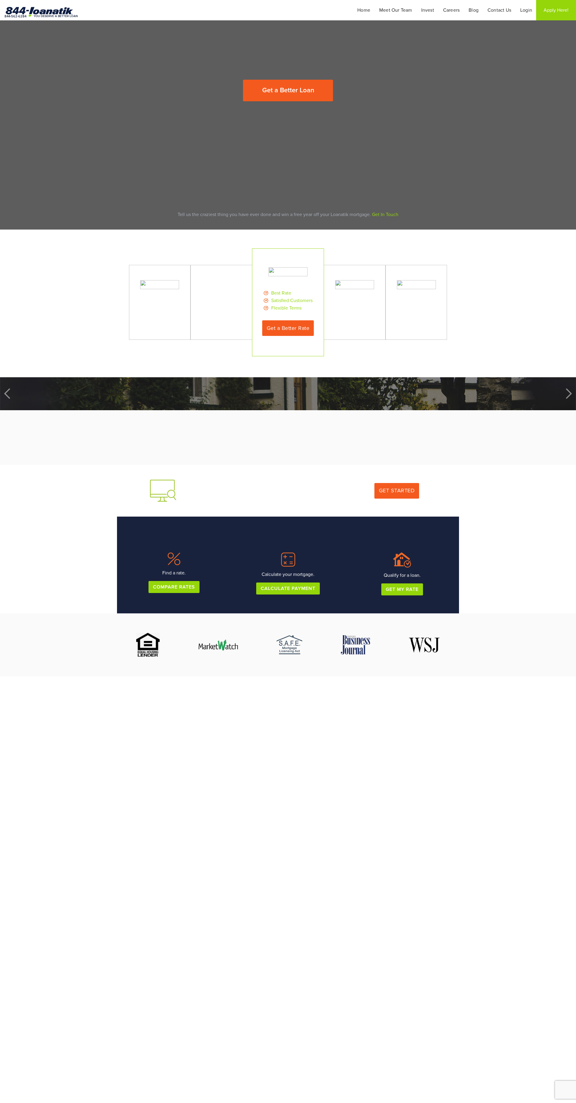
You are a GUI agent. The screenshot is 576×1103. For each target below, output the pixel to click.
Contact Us (499, 10)
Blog (473, 10)
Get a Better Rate (288, 328)
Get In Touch (385, 215)
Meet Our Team (395, 10)
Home (363, 10)
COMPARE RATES (174, 587)
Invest (427, 10)
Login (526, 10)
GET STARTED (397, 490)
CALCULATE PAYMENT (288, 589)
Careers (451, 10)
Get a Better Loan (288, 90)
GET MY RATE (402, 589)
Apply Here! (556, 10)
